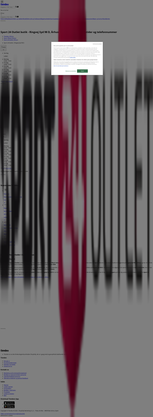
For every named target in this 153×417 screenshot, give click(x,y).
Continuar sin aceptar (97, 43)
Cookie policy (73, 57)
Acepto (82, 71)
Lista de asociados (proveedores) (61, 65)
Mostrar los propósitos (71, 71)
